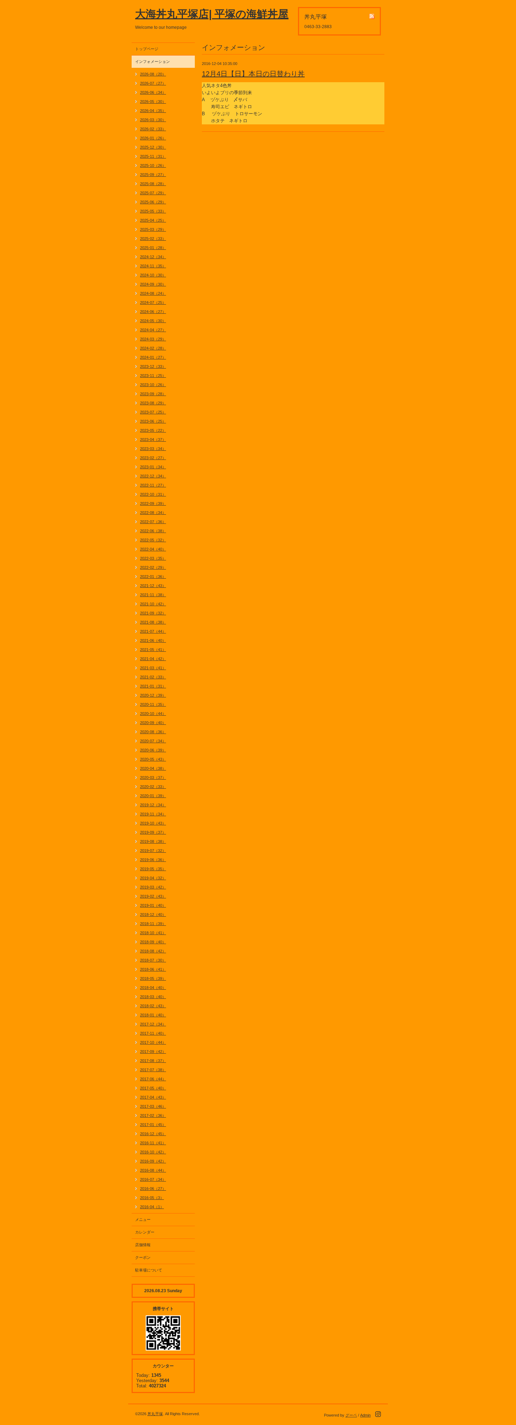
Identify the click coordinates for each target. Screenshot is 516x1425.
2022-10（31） (153, 494)
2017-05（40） (153, 1088)
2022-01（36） (153, 576)
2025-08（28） (153, 184)
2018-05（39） (153, 978)
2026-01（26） (153, 138)
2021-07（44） (153, 631)
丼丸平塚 (155, 1414)
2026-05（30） (153, 101)
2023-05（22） (153, 430)
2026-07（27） (153, 83)
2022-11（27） (153, 485)
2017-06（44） (153, 1079)
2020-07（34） (153, 741)
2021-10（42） (153, 604)
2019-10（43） (153, 823)
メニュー (143, 1219)
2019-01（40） (153, 905)
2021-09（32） (153, 613)
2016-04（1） (152, 1207)
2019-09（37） (153, 832)
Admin (365, 1415)
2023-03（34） (153, 449)
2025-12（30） (153, 147)
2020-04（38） (153, 768)
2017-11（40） (153, 1033)
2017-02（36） (153, 1115)
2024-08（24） (153, 293)
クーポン (143, 1257)
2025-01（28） (153, 248)
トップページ (146, 49)
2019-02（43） (153, 896)
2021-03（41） (153, 668)
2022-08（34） (153, 512)
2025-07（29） (153, 193)
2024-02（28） (153, 348)
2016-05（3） (152, 1198)
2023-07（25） (153, 412)
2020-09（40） (153, 723)
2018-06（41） (153, 969)
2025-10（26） (153, 165)
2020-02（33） (153, 787)
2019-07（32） (153, 850)
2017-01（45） (153, 1125)
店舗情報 (143, 1245)
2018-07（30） (153, 960)
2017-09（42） (153, 1051)
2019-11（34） (153, 814)
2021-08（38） (153, 622)
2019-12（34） (153, 805)
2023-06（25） (153, 421)
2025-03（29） (153, 229)
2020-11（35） (153, 704)
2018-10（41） (153, 933)
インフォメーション (152, 61)
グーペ (351, 1415)
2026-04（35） (153, 111)
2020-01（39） (153, 796)
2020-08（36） (153, 732)
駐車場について (148, 1270)
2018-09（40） (153, 942)
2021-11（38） (153, 595)
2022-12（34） (153, 476)
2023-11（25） (153, 375)
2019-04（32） (153, 878)
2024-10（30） (153, 275)
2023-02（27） (153, 458)
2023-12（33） (153, 366)
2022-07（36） (153, 522)
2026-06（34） (153, 92)
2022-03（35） (153, 558)
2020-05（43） (153, 759)
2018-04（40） (153, 987)
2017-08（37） (153, 1061)
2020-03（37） (153, 777)
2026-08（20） (153, 74)
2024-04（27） (153, 330)
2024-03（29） (153, 339)
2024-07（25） (153, 302)
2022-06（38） (153, 531)
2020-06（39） (153, 750)
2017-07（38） (153, 1070)
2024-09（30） (153, 284)
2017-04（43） (153, 1097)
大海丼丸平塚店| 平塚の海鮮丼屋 (212, 14)
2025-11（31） (153, 156)
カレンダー (144, 1232)
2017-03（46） (153, 1106)
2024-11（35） (153, 266)
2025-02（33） (153, 238)
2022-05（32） (153, 540)
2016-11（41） (153, 1143)
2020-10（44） (153, 713)
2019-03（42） (153, 887)
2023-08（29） (153, 403)
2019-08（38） (153, 841)
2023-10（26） (153, 385)
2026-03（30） (153, 120)
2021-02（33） (153, 677)
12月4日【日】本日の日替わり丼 (253, 74)
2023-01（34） (153, 467)
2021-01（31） (153, 686)
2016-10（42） (153, 1152)
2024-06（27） (153, 312)
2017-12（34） (153, 1024)
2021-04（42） (153, 659)
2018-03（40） (153, 997)
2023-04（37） (153, 439)
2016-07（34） (153, 1179)
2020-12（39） (153, 695)
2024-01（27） (153, 357)
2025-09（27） (153, 175)
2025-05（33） (153, 211)
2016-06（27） (153, 1188)
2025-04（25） (153, 220)
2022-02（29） (153, 567)
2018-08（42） (153, 951)
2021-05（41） (153, 650)
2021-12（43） (153, 586)
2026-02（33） (153, 129)
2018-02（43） (153, 1006)
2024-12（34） (153, 257)
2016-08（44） (153, 1170)
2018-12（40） (153, 914)
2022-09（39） (153, 503)
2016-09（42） (153, 1161)
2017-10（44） (153, 1042)
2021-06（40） (153, 640)
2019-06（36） (153, 860)
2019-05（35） (153, 869)
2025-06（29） (153, 202)
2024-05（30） (153, 321)
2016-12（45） (153, 1134)
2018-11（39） (153, 924)
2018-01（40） (153, 1015)
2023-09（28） (153, 394)
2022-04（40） (153, 549)
